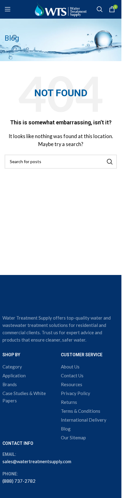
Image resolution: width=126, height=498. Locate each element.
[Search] (100, 9)
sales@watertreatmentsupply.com (36, 461)
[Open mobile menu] (8, 9)
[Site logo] (60, 8)
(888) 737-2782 (18, 481)
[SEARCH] (110, 162)
